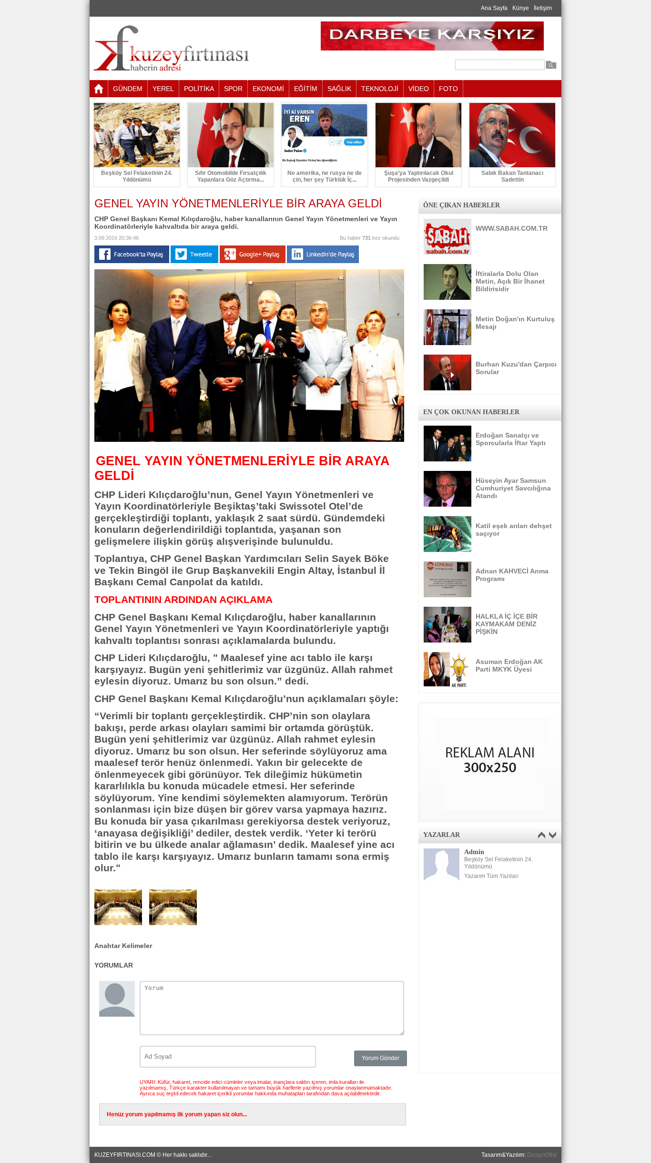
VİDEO (418, 88)
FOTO (448, 88)
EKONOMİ (268, 88)
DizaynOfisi (542, 1155)
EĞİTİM (305, 88)
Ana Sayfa (494, 8)
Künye (520, 8)
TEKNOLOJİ (379, 88)
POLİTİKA (199, 88)
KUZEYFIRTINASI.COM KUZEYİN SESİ (195, 48)
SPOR (233, 88)
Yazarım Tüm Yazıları (491, 876)
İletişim (543, 8)
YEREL (163, 88)
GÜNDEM (127, 88)
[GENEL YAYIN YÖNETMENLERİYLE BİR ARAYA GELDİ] (249, 440)
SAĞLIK (339, 88)
